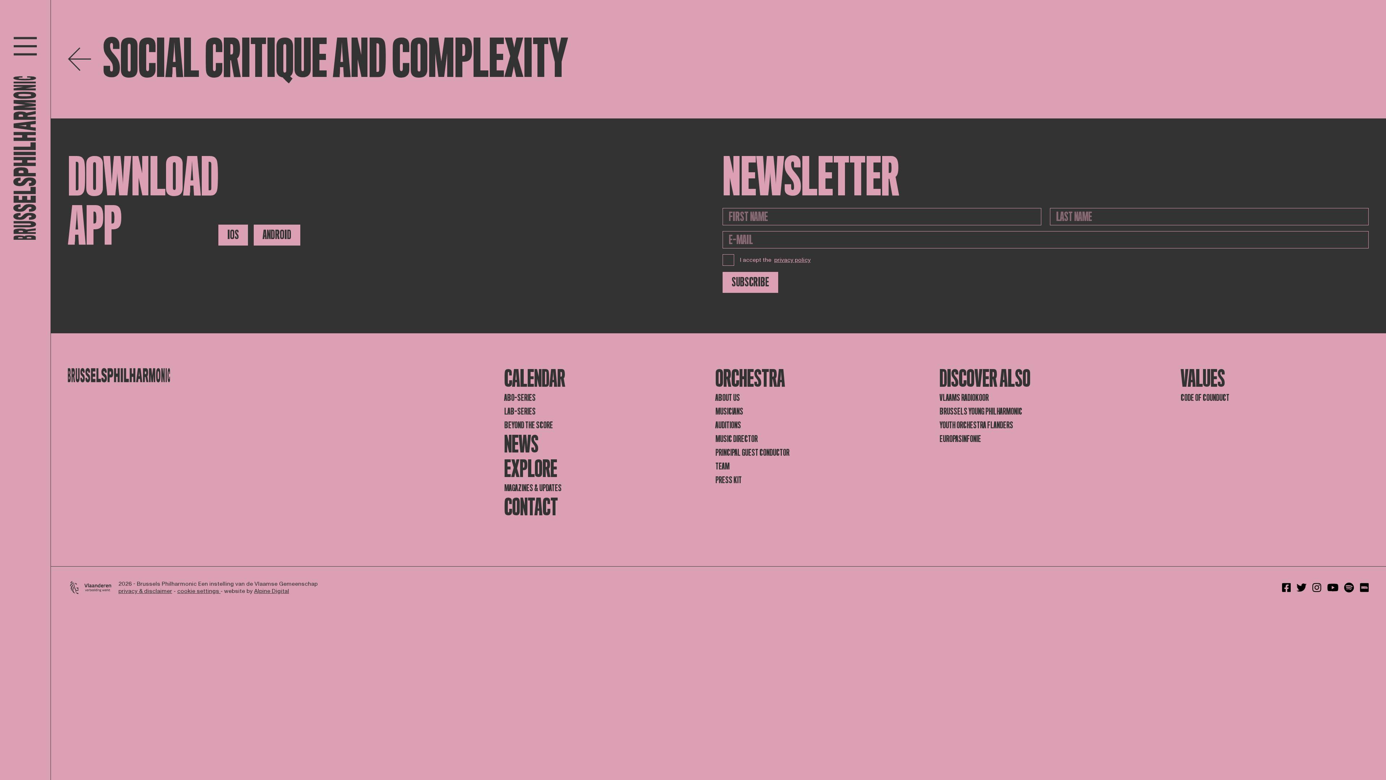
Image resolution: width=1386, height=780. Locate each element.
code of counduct (1205, 398)
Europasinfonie (960, 439)
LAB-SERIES (520, 411)
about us (727, 398)
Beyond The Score (528, 425)
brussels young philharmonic (981, 411)
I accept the (775, 260)
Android (277, 235)
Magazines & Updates (533, 488)
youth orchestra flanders (976, 425)
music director (736, 439)
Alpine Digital (271, 591)
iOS (233, 235)
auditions (728, 425)
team (722, 466)
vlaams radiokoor (964, 398)
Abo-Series (520, 398)
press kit (728, 480)
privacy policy (792, 260)
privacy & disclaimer (145, 591)
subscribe (750, 282)
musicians (729, 411)
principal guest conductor (752, 452)
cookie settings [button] (199, 591)
